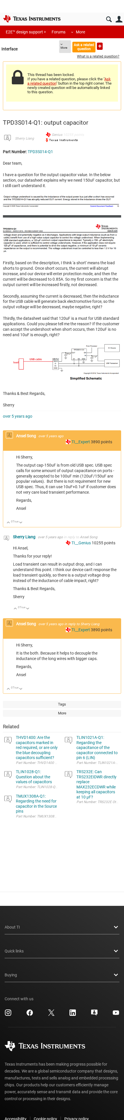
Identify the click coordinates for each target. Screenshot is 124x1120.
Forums (58, 32)
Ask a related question (84, 47)
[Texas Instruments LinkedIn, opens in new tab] (72, 1014)
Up (8, 522)
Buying (11, 975)
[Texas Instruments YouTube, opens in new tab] (115, 1014)
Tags (62, 704)
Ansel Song (26, 435)
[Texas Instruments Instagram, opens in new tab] (8, 1014)
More (80, 32)
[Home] (32, 18)
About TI (12, 927)
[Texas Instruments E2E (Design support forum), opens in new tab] (94, 1014)
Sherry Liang (24, 138)
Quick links (14, 951)
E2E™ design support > (26, 32)
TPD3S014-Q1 (40, 151)
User (119, 19)
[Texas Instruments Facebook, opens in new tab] (29, 1014)
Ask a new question (100, 46)
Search (109, 19)
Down (20, 522)
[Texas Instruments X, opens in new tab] (51, 1014)
